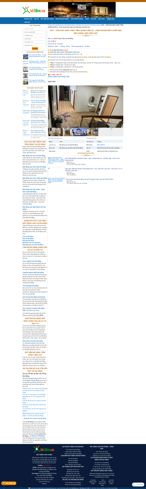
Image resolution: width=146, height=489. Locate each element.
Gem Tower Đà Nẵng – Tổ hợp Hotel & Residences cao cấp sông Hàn (37, 55)
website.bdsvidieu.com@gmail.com (83, 1)
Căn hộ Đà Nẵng (77, 19)
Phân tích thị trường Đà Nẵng (73, 484)
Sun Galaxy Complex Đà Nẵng (33, 308)
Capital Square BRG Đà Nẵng (33, 272)
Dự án (36, 19)
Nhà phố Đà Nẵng (62, 19)
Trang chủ (28, 19)
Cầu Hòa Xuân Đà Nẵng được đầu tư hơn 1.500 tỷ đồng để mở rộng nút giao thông (38, 121)
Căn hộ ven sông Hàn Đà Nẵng (101, 453)
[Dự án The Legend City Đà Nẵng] (82, 9)
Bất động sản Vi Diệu (85, 488)
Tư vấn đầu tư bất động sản (101, 464)
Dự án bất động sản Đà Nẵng (73, 464)
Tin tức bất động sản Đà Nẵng (73, 482)
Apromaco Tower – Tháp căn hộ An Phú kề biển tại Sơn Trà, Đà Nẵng (38, 62)
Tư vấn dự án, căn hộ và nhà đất (102, 466)
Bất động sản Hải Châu (73, 471)
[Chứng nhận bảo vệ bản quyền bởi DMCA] (44, 488)
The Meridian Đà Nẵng (31, 286)
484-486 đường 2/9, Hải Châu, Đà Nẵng (108, 148)
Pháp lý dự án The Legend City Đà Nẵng (35, 388)
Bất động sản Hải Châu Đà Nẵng (34, 167)
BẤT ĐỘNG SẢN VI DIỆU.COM (59, 76)
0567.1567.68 (101, 144)
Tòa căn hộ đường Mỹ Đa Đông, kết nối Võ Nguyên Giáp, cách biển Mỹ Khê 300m (89, 179)
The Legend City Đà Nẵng (32, 261)
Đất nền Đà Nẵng (47, 19)
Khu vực (101, 19)
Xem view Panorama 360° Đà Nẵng (44, 477)
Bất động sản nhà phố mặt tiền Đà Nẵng (88, 25)
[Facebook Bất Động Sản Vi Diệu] (93, 482)
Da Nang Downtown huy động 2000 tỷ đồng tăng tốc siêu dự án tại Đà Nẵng (39, 111)
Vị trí (67, 164)
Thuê (87, 19)
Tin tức (93, 19)
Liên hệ (27, 22)
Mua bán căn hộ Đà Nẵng (102, 462)
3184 (61, 141)
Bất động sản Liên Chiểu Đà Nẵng (35, 178)
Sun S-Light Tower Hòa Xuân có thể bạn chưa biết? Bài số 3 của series (39, 131)
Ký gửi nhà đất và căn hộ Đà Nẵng (102, 468)
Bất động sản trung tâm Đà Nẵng (102, 455)
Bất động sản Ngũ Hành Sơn (73, 475)
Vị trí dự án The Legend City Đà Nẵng (34, 394)
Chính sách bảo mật (44, 481)
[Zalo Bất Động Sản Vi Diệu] (111, 482)
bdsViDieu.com (75, 488)
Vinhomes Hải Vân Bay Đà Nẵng (73, 453)
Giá (67, 162)
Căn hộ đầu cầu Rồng (102, 451)
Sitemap (44, 483)
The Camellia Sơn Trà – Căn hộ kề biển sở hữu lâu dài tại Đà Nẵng (38, 74)
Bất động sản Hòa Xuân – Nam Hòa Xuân (73, 477)
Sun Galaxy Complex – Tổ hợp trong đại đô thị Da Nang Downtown (38, 68)
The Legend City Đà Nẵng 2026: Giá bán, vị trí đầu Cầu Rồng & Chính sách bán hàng (37, 81)
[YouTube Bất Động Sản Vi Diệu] (102, 482)
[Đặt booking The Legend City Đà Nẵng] (35, 415)
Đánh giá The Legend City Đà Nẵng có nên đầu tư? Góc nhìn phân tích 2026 (38, 91)
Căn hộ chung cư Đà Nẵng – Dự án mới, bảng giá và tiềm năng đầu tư (38, 101)
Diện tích (68, 163)
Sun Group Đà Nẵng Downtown (34, 297)
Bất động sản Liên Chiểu (73, 473)
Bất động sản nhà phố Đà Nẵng (65, 25)
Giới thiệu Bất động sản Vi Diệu (44, 479)
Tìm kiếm (35, 48)
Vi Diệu (99, 141)
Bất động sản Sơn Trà (73, 469)
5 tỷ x (53, 41)
